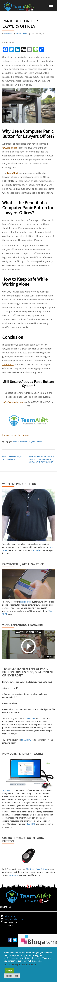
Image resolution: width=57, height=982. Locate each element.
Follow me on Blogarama (15, 434)
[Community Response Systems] (19, 5)
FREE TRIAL (26, 739)
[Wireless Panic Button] (28, 515)
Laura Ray (8, 33)
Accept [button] (9, 970)
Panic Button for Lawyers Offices (27, 441)
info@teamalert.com (14, 402)
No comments (21, 33)
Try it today (14, 875)
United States (10, 916)
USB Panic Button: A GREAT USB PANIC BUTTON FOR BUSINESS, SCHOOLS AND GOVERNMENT (41, 459)
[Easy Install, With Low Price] (28, 584)
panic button (26, 601)
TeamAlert (12, 172)
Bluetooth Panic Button (36, 869)
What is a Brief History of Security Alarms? (12, 458)
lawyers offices (9, 147)
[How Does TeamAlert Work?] (28, 773)
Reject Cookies (12, 976)
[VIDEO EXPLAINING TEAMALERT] (28, 644)
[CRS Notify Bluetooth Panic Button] (28, 856)
